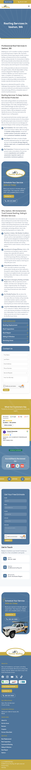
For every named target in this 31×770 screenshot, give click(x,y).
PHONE (6, 511)
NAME (5, 498)
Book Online (8, 2)
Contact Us (8, 196)
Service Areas (5, 723)
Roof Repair (4, 750)
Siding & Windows (6, 747)
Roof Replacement (6, 739)
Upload (6, 518)
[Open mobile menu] (29, 6)
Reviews (3, 726)
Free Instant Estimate (9, 686)
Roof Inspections (6, 742)
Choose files (8, 521)
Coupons (3, 729)
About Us (4, 720)
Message (6, 525)
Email (5, 504)
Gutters (3, 753)
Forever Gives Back (6, 732)
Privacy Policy (5, 766)
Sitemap (3, 767)
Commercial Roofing (7, 744)
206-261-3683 (11, 201)
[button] (13, 417)
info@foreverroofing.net (15, 568)
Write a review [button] (8, 425)
